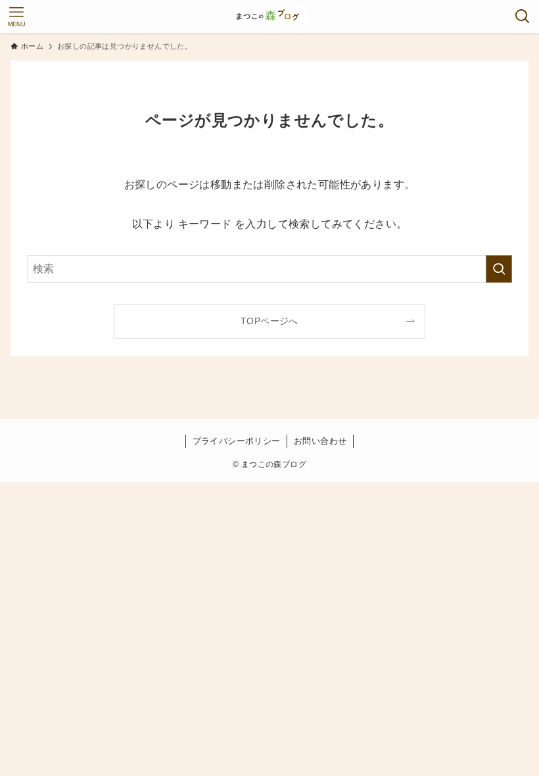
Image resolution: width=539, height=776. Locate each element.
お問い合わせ (320, 441)
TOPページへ (269, 321)
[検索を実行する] (499, 269)
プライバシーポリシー (237, 441)
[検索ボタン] (522, 16)
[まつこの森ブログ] (270, 16)
